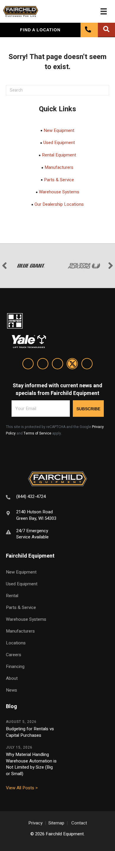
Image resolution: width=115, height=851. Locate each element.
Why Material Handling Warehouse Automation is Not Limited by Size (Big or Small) (31, 764)
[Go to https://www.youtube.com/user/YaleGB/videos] (87, 364)
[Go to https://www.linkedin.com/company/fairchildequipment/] (28, 364)
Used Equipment (59, 142)
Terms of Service (37, 433)
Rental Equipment (59, 155)
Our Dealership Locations (59, 204)
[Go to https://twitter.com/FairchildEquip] (72, 364)
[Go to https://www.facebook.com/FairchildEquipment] (42, 364)
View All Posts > (22, 788)
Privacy (35, 823)
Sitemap (56, 823)
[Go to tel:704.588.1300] (57, 497)
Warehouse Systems (59, 192)
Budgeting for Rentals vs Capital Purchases (30, 732)
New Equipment (59, 130)
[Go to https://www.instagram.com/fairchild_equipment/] (57, 364)
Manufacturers (59, 167)
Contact (79, 823)
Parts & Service (59, 180)
